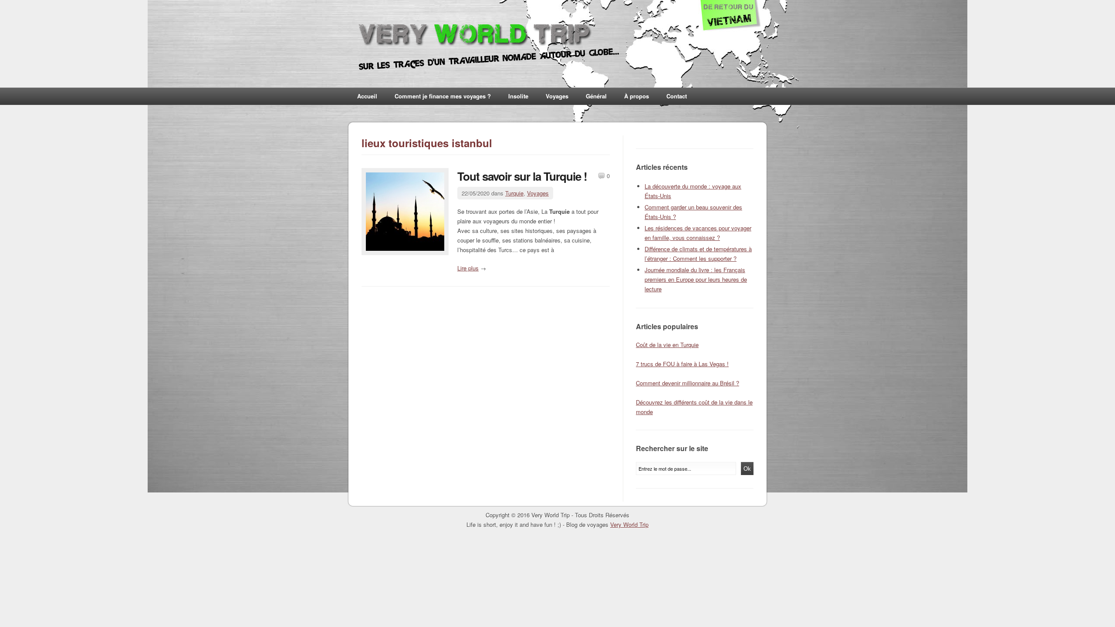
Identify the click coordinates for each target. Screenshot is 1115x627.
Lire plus (468, 268)
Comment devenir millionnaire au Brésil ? (687, 383)
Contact (676, 96)
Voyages (557, 96)
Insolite (518, 96)
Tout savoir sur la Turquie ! (522, 176)
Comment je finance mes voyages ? (443, 96)
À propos (636, 96)
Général (596, 96)
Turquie (514, 193)
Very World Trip (629, 524)
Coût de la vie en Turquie (667, 344)
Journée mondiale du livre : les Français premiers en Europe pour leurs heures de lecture (696, 279)
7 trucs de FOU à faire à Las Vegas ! (682, 364)
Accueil (367, 96)
